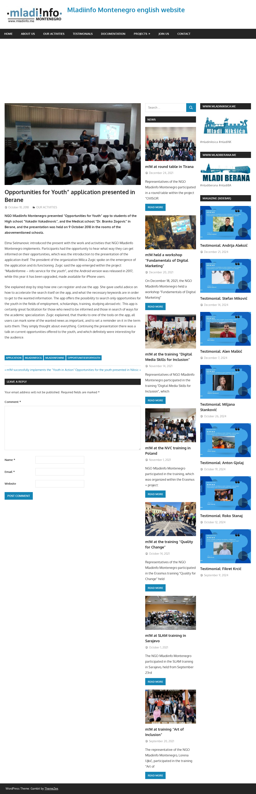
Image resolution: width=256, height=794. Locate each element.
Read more (155, 207)
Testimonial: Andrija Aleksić (224, 245)
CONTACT (183, 33)
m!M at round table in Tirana (169, 166)
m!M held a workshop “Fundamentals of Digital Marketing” (166, 260)
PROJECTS (140, 33)
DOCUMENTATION (113, 33)
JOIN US (164, 33)
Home (8, 33)
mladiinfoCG (33, 357)
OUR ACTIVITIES (53, 33)
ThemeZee (51, 788)
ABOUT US (28, 33)
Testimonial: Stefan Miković (223, 298)
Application (13, 357)
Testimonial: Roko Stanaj (221, 515)
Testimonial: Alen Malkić (221, 351)
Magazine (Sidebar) (217, 198)
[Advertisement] (128, 69)
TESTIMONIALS (83, 33)
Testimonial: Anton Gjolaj (222, 462)
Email (10, 472)
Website (10, 483)
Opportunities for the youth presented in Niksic (107, 370)
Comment (13, 402)
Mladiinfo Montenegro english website (126, 10)
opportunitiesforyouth (84, 357)
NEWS (151, 119)
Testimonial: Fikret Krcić (220, 568)
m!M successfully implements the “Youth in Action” (40, 370)
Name (10, 460)
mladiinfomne (54, 357)
